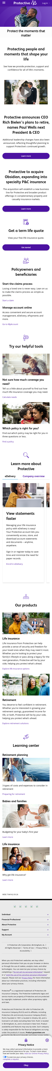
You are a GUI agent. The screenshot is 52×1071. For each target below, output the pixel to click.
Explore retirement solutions (15, 723)
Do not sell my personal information (28, 972)
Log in (46, 3)
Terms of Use (28, 948)
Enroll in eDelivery (14, 564)
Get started (26, 247)
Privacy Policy (41, 948)
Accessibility (25, 951)
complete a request (11, 1059)
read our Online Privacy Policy (36, 1053)
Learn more (26, 156)
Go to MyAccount (10, 324)
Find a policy (8, 441)
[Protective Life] (25, 3)
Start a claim (8, 300)
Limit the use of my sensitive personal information (26, 975)
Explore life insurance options (16, 668)
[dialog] (26, 1053)
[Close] (47, 1040)
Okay (26, 1065)
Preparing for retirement (13, 794)
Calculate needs (9, 397)
